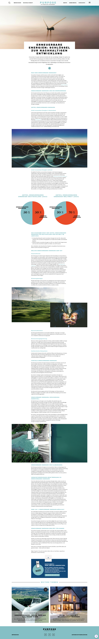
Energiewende (38, 119)
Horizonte (82, 2)
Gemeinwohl (73, 2)
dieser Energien (64, 84)
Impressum (15, 634)
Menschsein (17, 2)
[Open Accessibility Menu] (96, 636)
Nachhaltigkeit (28, 2)
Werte (65, 2)
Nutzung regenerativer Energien (60, 176)
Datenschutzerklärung (79, 634)
